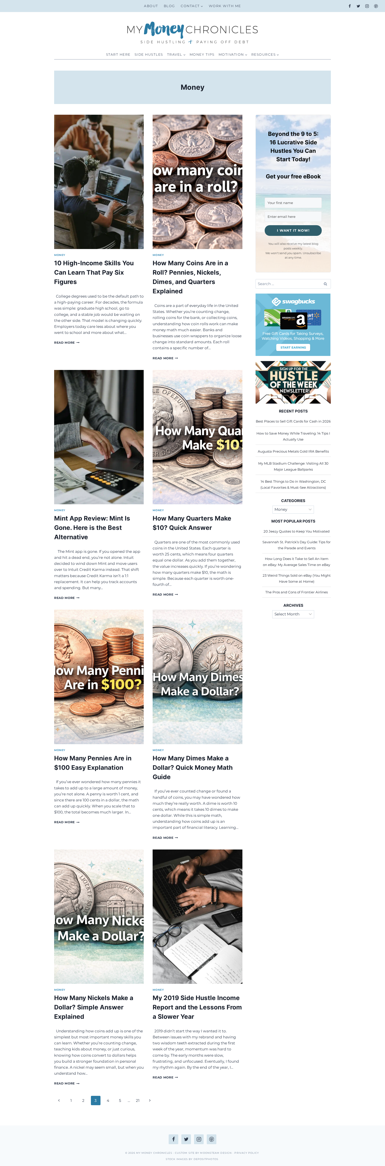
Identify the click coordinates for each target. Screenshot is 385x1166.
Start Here (118, 54)
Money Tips (202, 54)
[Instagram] (367, 6)
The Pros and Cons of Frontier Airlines (296, 592)
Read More (67, 342)
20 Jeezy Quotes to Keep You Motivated (297, 531)
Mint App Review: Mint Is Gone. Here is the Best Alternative (92, 528)
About (151, 6)
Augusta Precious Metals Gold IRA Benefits (293, 451)
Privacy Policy (247, 1152)
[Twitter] (358, 6)
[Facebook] (350, 6)
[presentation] (99, 182)
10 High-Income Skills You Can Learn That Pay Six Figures (94, 272)
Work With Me (225, 6)
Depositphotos (205, 1159)
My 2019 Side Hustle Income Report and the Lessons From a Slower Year (197, 1007)
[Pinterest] (376, 6)
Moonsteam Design (216, 1152)
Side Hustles (149, 54)
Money (59, 255)
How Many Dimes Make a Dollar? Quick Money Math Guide (193, 767)
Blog (169, 6)
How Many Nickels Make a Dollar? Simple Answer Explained (93, 1007)
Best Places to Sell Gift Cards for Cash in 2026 (293, 421)
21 (137, 1100)
